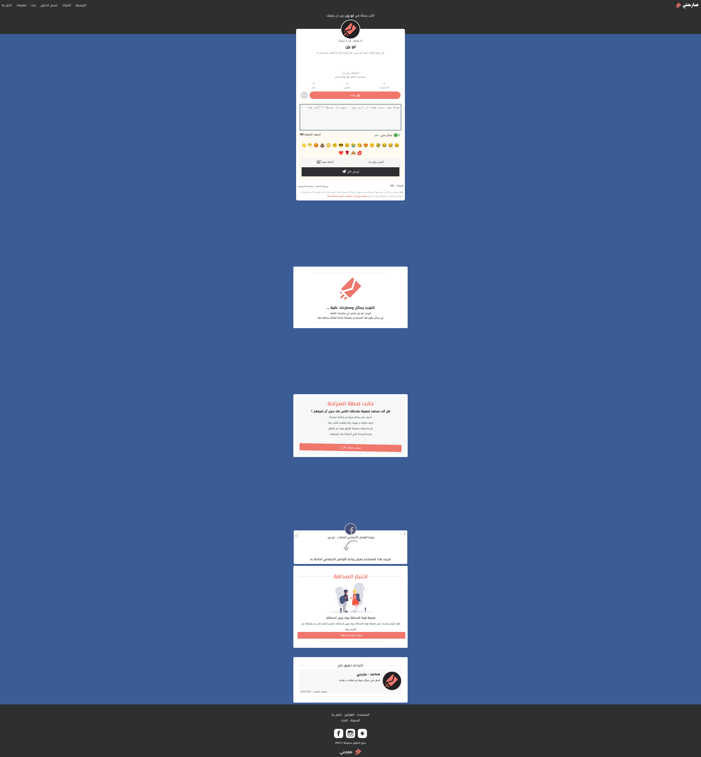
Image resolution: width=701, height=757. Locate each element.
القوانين (349, 715)
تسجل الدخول (49, 5)
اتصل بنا (7, 5)
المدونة (355, 720)
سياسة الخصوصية (306, 186)
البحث (344, 720)
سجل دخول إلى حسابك (356, 196)
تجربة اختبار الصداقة (351, 635)
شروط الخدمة (321, 186)
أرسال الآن (352, 171)
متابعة (353, 95)
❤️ (340, 153)
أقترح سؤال (376, 162)
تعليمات (21, 5)
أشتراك (66, 5)
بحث (33, 5)
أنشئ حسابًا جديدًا (335, 196)
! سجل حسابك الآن (350, 447)
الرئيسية (81, 5)
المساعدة (362, 715)
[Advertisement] (350, 233)
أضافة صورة (327, 162)
